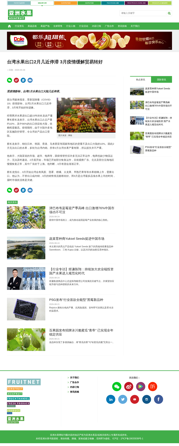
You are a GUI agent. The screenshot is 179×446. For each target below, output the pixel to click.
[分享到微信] (9, 80)
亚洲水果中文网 (42, 3)
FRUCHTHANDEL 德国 (113, 3)
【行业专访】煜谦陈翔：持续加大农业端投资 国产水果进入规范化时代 (158, 121)
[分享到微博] (16, 80)
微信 (116, 386)
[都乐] (89, 41)
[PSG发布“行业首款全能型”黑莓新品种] (137, 150)
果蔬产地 (45, 26)
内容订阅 (96, 26)
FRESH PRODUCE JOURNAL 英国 (136, 3)
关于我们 (135, 26)
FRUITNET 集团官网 (19, 3)
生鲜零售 (57, 26)
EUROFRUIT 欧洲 (65, 3)
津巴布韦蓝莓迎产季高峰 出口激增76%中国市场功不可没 (158, 105)
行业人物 (70, 26)
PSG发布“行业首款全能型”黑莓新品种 (76, 300)
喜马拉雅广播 (152, 386)
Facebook (158, 399)
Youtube (134, 399)
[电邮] (30, 80)
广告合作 (109, 26)
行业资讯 (19, 26)
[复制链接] (23, 80)
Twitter (122, 399)
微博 (128, 386)
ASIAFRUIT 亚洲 (89, 3)
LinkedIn (110, 399)
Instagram (146, 399)
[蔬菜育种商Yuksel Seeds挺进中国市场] (137, 91)
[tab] (140, 80)
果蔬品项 (32, 26)
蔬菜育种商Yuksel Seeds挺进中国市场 (76, 238)
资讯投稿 (122, 26)
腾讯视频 (140, 386)
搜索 (169, 13)
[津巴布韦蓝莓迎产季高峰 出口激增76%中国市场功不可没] (137, 105)
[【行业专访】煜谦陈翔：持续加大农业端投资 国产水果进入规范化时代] (137, 120)
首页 (7, 24)
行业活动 (83, 26)
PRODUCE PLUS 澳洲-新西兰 (160, 3)
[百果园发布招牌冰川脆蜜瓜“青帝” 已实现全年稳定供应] (137, 136)
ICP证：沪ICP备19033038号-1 (127, 438)
